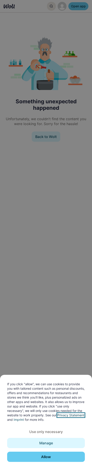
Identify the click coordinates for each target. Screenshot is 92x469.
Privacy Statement (70, 415)
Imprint (19, 419)
